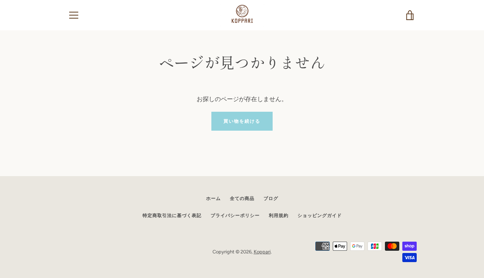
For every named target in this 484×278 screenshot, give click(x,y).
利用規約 (279, 215)
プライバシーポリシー (235, 215)
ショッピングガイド (320, 215)
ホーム (213, 198)
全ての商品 (242, 198)
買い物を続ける (242, 121)
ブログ (271, 198)
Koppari (262, 252)
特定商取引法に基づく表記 (172, 215)
